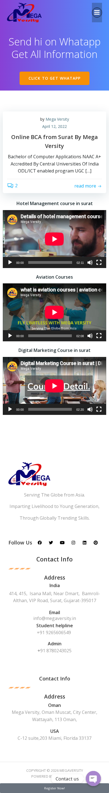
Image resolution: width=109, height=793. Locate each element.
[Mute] (90, 262)
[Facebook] (40, 543)
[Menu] (97, 13)
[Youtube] (62, 543)
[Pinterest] (96, 543)
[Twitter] (51, 543)
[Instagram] (73, 543)
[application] (54, 239)
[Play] (10, 262)
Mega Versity (57, 119)
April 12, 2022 (54, 126)
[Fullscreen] (99, 262)
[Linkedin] (84, 543)
